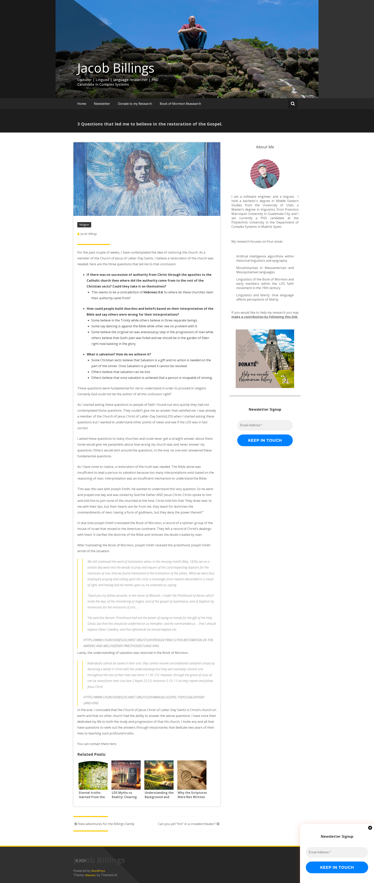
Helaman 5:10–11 (165, 681)
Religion (84, 224)
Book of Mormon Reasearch (180, 103)
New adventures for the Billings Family (106, 824)
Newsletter (102, 103)
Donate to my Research (135, 103)
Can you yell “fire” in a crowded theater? (187, 824)
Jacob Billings (115, 67)
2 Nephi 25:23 (141, 681)
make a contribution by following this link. (264, 317)
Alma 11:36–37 (148, 675)
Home (81, 103)
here (112, 744)
